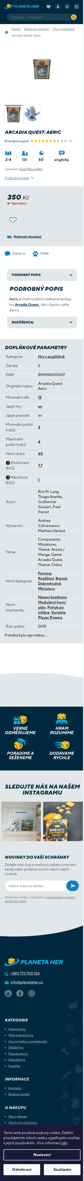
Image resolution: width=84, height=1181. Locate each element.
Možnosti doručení (28, 236)
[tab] (42, 322)
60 (40, 453)
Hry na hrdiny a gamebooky (27, 1041)
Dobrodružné (49, 583)
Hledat (74, 17)
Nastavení (42, 1155)
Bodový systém (19, 1094)
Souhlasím (62, 1169)
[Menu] (76, 6)
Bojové (61, 578)
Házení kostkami (52, 597)
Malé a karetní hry (20, 1035)
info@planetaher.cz (26, 982)
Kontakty (14, 1088)
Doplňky (14, 1066)
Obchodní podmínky (22, 1122)
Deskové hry (17, 1029)
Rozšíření (46, 578)
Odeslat (72, 885)
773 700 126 (25, 973)
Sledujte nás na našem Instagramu (42, 789)
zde (64, 1143)
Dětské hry (16, 1047)
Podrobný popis (17, 178)
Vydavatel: (23, 169)
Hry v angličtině (51, 356)
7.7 (40, 465)
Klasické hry (16, 1059)
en (40, 406)
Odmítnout (22, 1169)
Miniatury (46, 588)
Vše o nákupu (17, 1116)
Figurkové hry (18, 1053)
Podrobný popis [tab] (26, 275)
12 (40, 397)
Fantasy (45, 573)
